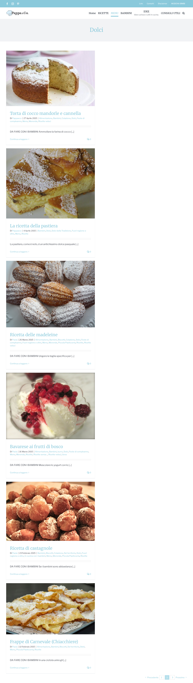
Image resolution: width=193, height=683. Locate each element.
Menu (25, 121)
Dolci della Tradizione (61, 230)
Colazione (66, 118)
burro (60, 451)
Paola (14, 339)
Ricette (25, 233)
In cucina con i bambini (35, 556)
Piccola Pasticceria (67, 342)
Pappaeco (17, 118)
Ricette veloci (44, 121)
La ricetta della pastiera (34, 226)
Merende (33, 121)
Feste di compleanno (79, 451)
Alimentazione (45, 118)
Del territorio (70, 553)
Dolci (74, 118)
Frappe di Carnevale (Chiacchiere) (44, 641)
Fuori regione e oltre (31, 342)
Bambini (57, 118)
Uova (64, 454)
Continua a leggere (19, 139)
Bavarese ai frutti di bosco (36, 446)
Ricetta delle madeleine (34, 334)
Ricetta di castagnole (31, 548)
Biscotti (61, 339)
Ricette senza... (40, 454)
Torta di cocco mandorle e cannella (45, 113)
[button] (183, 13)
